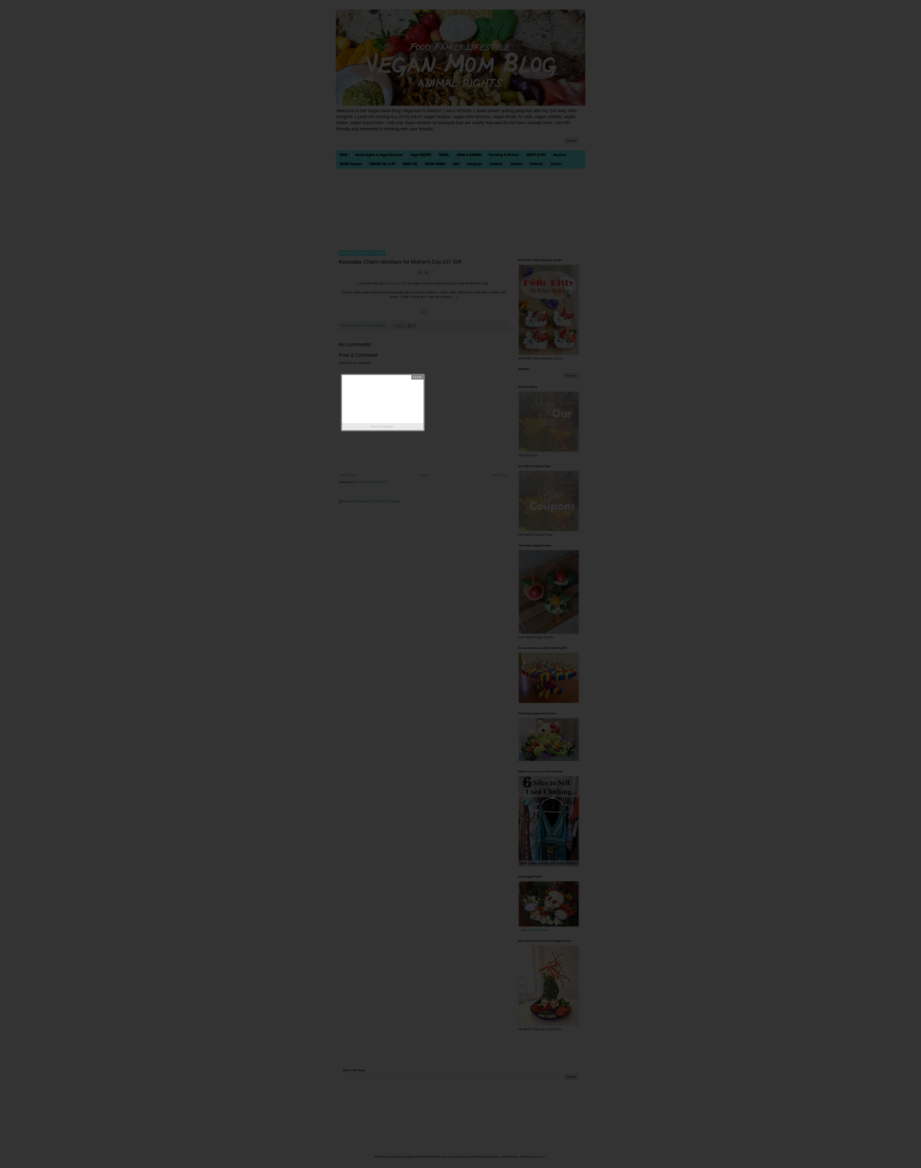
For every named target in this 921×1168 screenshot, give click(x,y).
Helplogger (388, 426)
